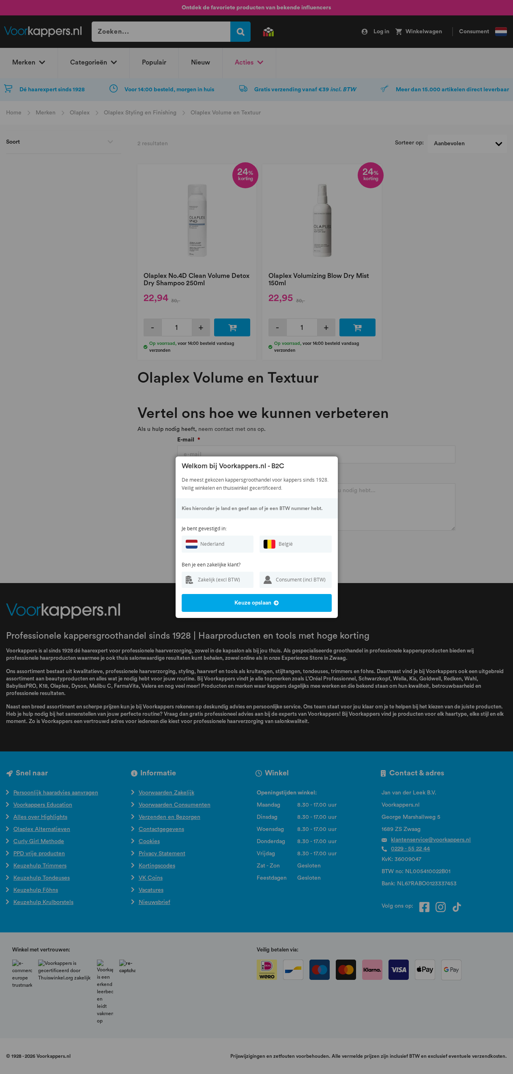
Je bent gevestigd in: (204, 528)
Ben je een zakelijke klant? (211, 564)
